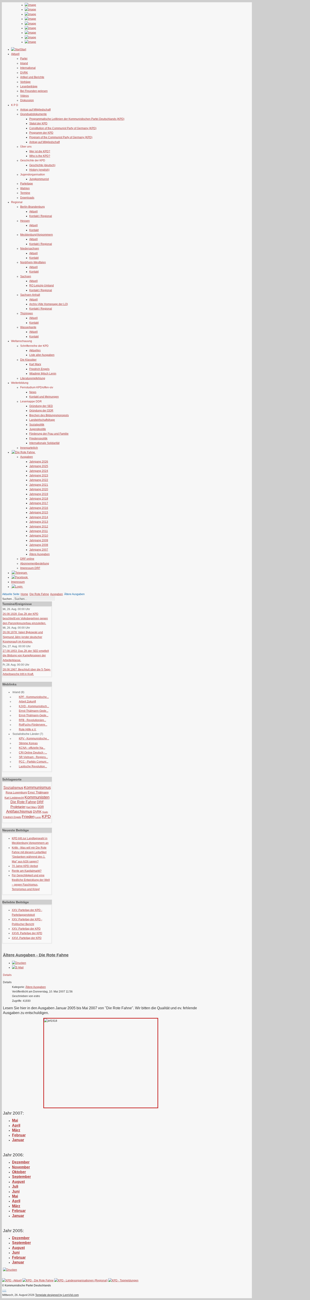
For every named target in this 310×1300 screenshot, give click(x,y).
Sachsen (25, 276)
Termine (25, 193)
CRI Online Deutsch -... (33, 752)
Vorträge (25, 82)
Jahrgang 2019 (38, 494)
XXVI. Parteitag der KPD (27, 938)
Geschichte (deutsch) (42, 165)
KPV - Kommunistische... (34, 738)
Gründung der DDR (41, 410)
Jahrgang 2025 (38, 466)
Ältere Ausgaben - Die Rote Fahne (36, 955)
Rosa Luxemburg (16, 792)
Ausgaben (26, 456)
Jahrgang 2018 (38, 498)
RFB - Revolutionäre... (32, 720)
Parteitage (26, 183)
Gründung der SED (41, 406)
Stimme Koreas (28, 743)
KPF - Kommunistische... (34, 697)
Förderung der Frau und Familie (49, 433)
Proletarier (18, 807)
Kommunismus (37, 787)
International (28, 67)
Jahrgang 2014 (38, 517)
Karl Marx (35, 364)
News (32, 392)
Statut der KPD (38, 123)
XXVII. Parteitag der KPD (27, 933)
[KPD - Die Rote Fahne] (38, 1280)
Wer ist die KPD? (39, 151)
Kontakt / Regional (40, 216)
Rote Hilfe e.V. (27, 729)
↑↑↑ (4, 1290)
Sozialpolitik (36, 424)
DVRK (24, 72)
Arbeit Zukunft (27, 701)
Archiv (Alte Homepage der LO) (48, 304)
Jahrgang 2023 (38, 475)
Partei (23, 58)
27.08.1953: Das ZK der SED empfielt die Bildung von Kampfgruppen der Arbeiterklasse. (26, 655)
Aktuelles (35, 350)
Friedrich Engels (39, 369)
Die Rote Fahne (39, 594)
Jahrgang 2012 (38, 526)
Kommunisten (37, 797)
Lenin (38, 817)
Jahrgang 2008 (38, 545)
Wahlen (25, 188)
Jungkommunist (39, 179)
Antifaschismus (19, 811)
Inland (24, 63)
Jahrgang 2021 (38, 484)
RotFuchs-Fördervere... (33, 724)
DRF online (27, 558)
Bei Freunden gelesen (34, 91)
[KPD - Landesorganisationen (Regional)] (81, 1280)
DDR (41, 807)
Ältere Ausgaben (39, 554)
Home (24, 594)
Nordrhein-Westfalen (33, 262)
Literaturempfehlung (32, 378)
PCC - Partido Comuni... (33, 761)
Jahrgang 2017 (38, 503)
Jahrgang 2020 (38, 489)
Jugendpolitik (37, 429)
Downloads (27, 197)
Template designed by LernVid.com (57, 1295)
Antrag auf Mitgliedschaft (35, 109)
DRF (40, 802)
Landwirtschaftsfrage (42, 419)
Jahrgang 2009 (38, 540)
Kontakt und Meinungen (44, 396)
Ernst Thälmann (38, 792)
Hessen (25, 220)
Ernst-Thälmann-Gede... (33, 710)
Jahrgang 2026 (38, 461)
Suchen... (8, 599)
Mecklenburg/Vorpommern (36, 234)
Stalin (45, 812)
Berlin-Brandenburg (32, 206)
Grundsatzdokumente (33, 114)
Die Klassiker (28, 359)
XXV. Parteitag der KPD (26, 928)
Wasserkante (28, 327)
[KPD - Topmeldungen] (123, 1280)
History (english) (39, 169)
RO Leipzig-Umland (41, 285)
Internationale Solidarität (44, 443)
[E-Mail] (18, 967)
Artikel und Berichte (32, 77)
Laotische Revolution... (33, 766)
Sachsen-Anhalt (30, 294)
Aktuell (33, 211)
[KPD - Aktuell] (12, 1280)
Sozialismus (13, 788)
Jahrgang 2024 (38, 471)
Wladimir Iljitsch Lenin (42, 373)
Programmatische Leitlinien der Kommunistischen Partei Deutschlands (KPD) (76, 119)
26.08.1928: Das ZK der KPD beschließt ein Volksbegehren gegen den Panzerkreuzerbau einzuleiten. (25, 618)
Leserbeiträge (28, 86)
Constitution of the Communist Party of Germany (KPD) (62, 128)
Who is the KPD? (39, 156)
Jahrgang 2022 (38, 480)
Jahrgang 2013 (38, 521)
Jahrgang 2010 (38, 535)
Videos (24, 95)
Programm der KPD (41, 132)
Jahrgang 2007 (38, 549)
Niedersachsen (29, 248)
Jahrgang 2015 (38, 512)
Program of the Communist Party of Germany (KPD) (60, 137)
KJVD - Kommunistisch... (34, 706)
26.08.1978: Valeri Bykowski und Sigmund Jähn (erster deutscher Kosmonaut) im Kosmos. (23, 637)
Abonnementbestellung (34, 563)
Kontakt (34, 230)
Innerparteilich (29, 447)
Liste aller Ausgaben (41, 355)
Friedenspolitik (38, 438)
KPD (46, 816)
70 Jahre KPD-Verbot (25, 866)
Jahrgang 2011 (38, 531)
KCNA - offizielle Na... (32, 747)
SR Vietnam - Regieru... (33, 757)
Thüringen (26, 313)
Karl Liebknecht (14, 797)
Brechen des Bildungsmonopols (49, 415)
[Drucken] (19, 963)
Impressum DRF (30, 568)
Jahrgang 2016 (38, 508)
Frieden (28, 817)
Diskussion (27, 100)
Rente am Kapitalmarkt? (27, 870)
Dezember (21, 1238)
